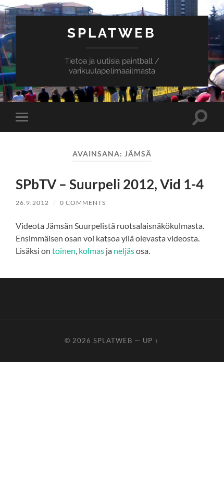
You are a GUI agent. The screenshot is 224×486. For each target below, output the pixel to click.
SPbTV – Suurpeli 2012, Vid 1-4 (110, 184)
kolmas (91, 251)
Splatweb (111, 33)
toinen (64, 251)
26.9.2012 (32, 202)
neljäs (124, 251)
